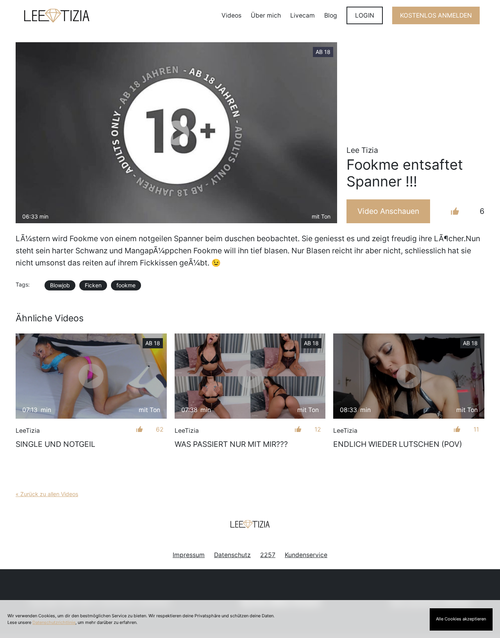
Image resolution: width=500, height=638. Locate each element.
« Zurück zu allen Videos (47, 494)
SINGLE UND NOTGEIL (55, 444)
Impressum (189, 555)
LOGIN (364, 15)
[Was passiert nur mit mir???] (250, 376)
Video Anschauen (388, 211)
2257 (267, 555)
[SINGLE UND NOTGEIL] (91, 376)
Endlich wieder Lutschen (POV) (397, 444)
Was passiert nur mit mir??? (231, 444)
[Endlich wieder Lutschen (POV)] (408, 376)
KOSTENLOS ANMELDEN (436, 15)
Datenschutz (232, 555)
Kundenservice (306, 555)
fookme (126, 285)
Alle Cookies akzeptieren (461, 619)
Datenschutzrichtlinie (53, 622)
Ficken (93, 285)
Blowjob (60, 285)
